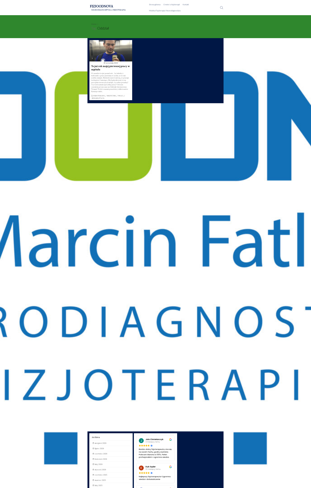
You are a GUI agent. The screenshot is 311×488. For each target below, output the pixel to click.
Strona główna (154, 4)
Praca (120, 96)
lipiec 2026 (99, 448)
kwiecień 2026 (101, 459)
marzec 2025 (100, 480)
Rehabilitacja (98, 98)
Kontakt (186, 4)
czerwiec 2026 (101, 454)
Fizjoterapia (99, 96)
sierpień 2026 (100, 443)
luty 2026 (99, 464)
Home (93, 24)
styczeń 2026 (100, 469)
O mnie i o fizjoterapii (171, 4)
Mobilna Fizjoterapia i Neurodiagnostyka (165, 10)
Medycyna (111, 96)
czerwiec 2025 (101, 475)
